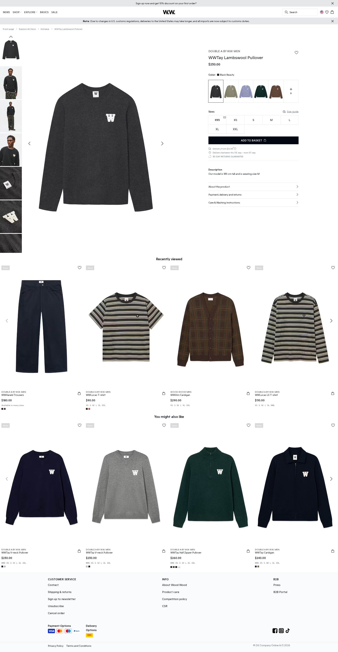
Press (276, 584)
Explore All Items (27, 29)
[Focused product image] (96, 143)
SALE (54, 12)
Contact (53, 584)
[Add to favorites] (296, 52)
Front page (8, 29)
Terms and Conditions (78, 645)
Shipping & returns (59, 591)
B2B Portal (280, 591)
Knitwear (45, 29)
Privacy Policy (55, 645)
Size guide (293, 111)
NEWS (6, 12)
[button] (253, 187)
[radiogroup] (253, 124)
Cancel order (56, 613)
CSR (164, 606)
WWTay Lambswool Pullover (68, 29)
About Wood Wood (174, 584)
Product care (170, 591)
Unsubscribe (56, 606)
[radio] (235, 119)
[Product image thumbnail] (11, 49)
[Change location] (322, 12)
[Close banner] (332, 3)
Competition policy (174, 599)
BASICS (44, 12)
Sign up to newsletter (62, 599)
